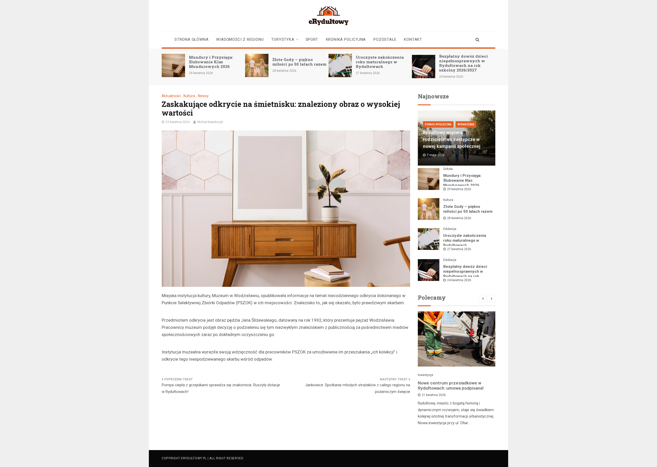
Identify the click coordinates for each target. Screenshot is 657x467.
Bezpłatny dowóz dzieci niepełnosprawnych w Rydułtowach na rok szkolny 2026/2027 (463, 63)
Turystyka (282, 39)
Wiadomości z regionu (240, 39)
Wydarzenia (466, 124)
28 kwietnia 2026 (459, 218)
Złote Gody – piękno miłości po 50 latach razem (299, 62)
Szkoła (448, 169)
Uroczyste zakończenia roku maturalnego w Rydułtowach (380, 62)
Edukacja (449, 229)
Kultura (189, 96)
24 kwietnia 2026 (459, 280)
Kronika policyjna (346, 39)
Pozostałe (384, 39)
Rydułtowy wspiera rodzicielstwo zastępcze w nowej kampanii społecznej (451, 139)
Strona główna (191, 39)
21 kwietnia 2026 (434, 395)
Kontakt (413, 39)
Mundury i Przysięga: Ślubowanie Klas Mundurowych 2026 (211, 62)
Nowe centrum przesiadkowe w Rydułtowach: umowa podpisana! (451, 385)
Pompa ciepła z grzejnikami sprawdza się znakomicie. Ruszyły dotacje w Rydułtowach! (221, 388)
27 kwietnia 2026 (459, 249)
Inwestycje (425, 375)
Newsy (203, 96)
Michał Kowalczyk (210, 122)
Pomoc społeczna (438, 124)
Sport (312, 39)
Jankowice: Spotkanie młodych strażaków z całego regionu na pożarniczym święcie (357, 388)
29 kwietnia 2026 (459, 189)
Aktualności (171, 96)
